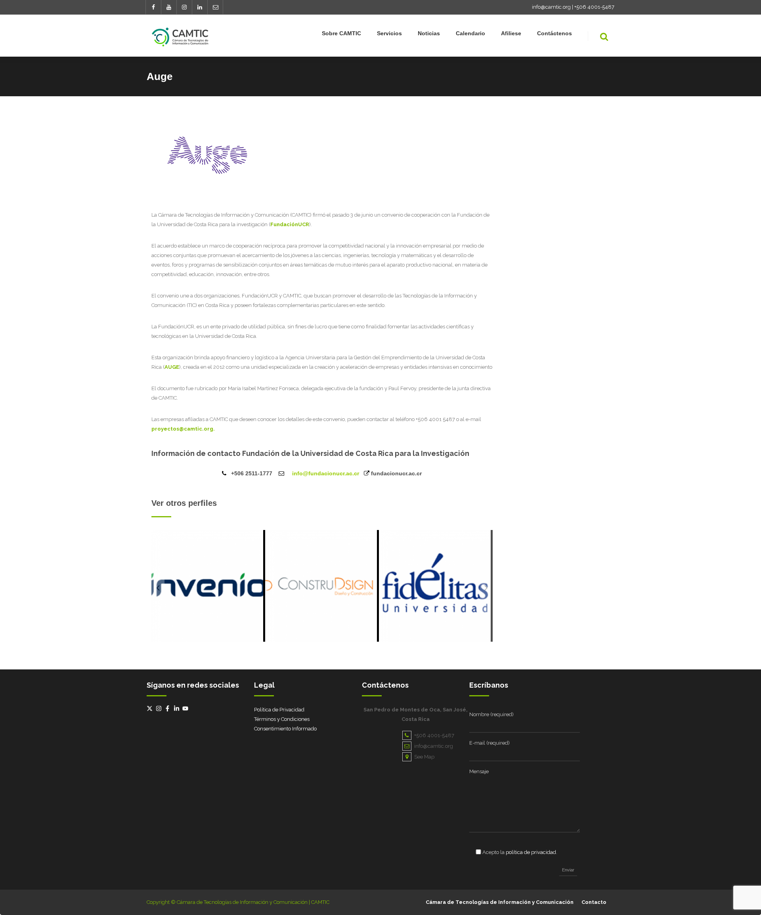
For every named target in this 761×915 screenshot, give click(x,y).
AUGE (171, 367)
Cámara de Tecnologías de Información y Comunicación (500, 902)
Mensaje (479, 771)
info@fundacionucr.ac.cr (325, 473)
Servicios (389, 33)
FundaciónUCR (289, 224)
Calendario (470, 33)
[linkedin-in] (178, 708)
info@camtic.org (551, 7)
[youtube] (186, 708)
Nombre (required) (491, 714)
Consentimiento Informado (285, 729)
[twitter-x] (151, 708)
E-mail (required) (489, 743)
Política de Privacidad (279, 710)
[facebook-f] (168, 708)
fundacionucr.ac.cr (396, 473)
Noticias (429, 33)
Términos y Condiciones (282, 719)
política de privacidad (531, 852)
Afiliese (511, 33)
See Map (424, 757)
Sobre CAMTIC (341, 33)
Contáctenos (554, 33)
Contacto (593, 902)
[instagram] (160, 708)
